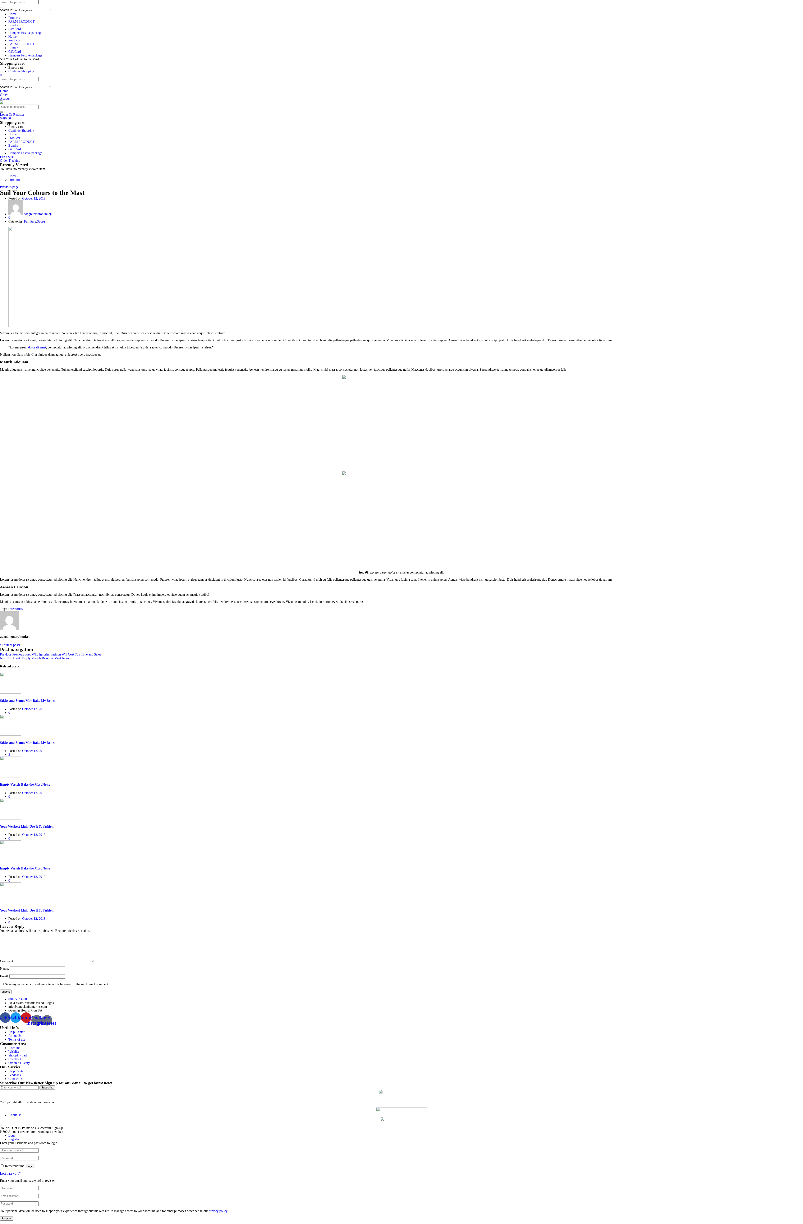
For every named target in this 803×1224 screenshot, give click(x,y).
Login (30, 1166)
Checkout (14, 1059)
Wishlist (13, 1051)
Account (14, 1048)
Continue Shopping (21, 71)
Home (12, 14)
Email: (4, 976)
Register (7, 1218)
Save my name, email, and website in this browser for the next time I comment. (57, 984)
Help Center (16, 1032)
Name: (4, 968)
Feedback (14, 1075)
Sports (41, 221)
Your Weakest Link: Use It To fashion (27, 826)
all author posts (10, 645)
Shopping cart (17, 1055)
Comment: (7, 961)
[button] (1, 75)
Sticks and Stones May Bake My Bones (27, 700)
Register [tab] (13, 1139)
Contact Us (15, 1079)
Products (14, 17)
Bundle (13, 25)
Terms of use (16, 1039)
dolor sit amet (37, 347)
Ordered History (19, 1063)
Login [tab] (12, 1135)
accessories (15, 609)
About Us (14, 1035)
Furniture (14, 180)
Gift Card (14, 29)
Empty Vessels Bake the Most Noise (25, 784)
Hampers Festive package (25, 33)
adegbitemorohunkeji (38, 214)
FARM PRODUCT (21, 21)
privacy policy (218, 1211)
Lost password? (10, 1173)
